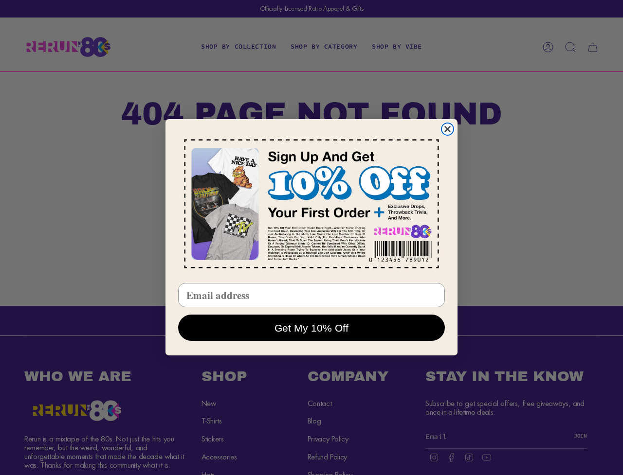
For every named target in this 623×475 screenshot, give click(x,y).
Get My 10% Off (311, 328)
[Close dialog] (447, 129)
